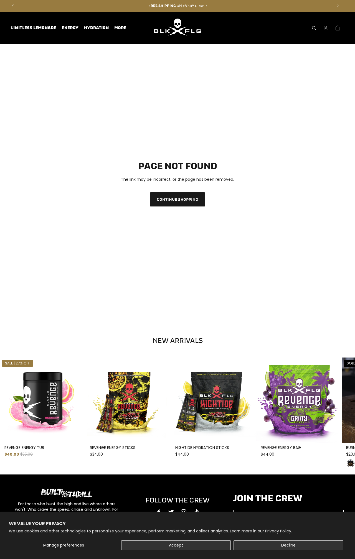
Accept (176, 545)
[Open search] (314, 28)
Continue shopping (177, 199)
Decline (288, 545)
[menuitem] (120, 28)
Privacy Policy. (278, 531)
